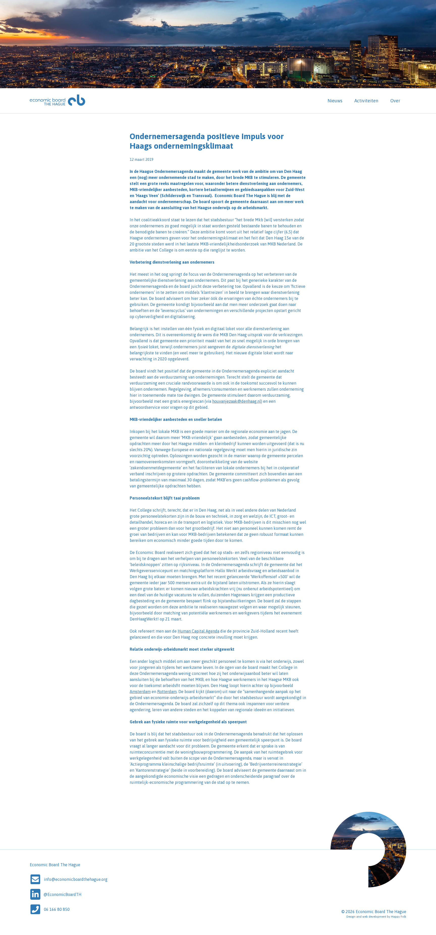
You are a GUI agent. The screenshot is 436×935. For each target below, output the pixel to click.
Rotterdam (167, 691)
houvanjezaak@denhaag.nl (236, 401)
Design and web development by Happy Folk (376, 916)
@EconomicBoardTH (62, 894)
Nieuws (335, 100)
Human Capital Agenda (198, 631)
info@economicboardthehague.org (75, 879)
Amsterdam (140, 691)
